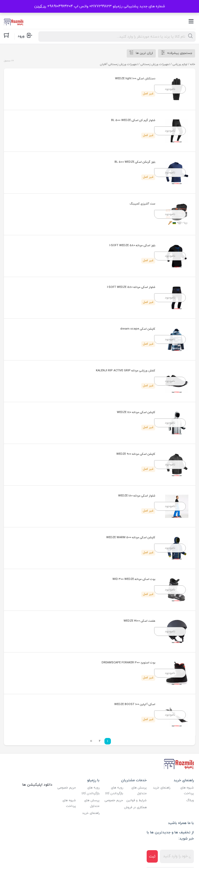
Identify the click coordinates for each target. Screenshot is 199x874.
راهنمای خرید (161, 788)
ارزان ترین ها (144, 53)
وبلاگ (190, 800)
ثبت (152, 856)
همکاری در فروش (135, 807)
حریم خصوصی (113, 800)
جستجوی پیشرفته (179, 53)
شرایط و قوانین (136, 800)
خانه (192, 64)
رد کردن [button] (40, 6)
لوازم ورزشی (180, 64)
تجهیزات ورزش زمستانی (155, 64)
